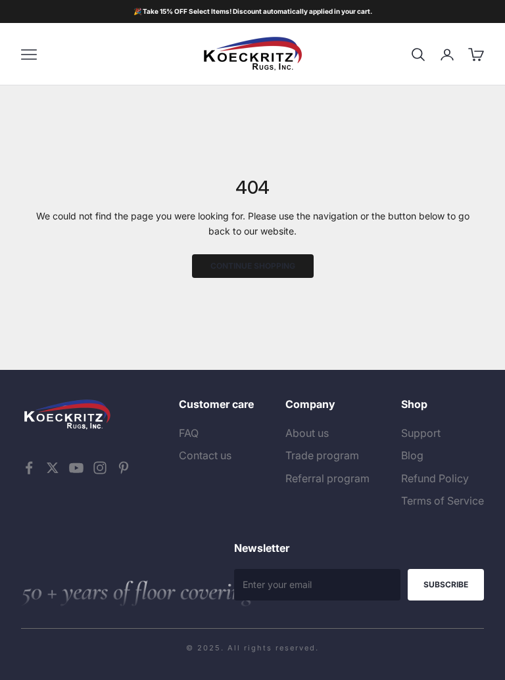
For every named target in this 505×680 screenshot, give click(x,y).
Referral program (327, 478)
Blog (412, 455)
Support (421, 433)
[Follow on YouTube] (76, 468)
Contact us (205, 455)
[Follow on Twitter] (52, 468)
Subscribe (445, 584)
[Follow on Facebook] (29, 468)
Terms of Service (442, 500)
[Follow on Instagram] (100, 468)
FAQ (189, 433)
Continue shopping (252, 266)
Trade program (322, 455)
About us (307, 433)
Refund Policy (435, 478)
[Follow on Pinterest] (124, 468)
